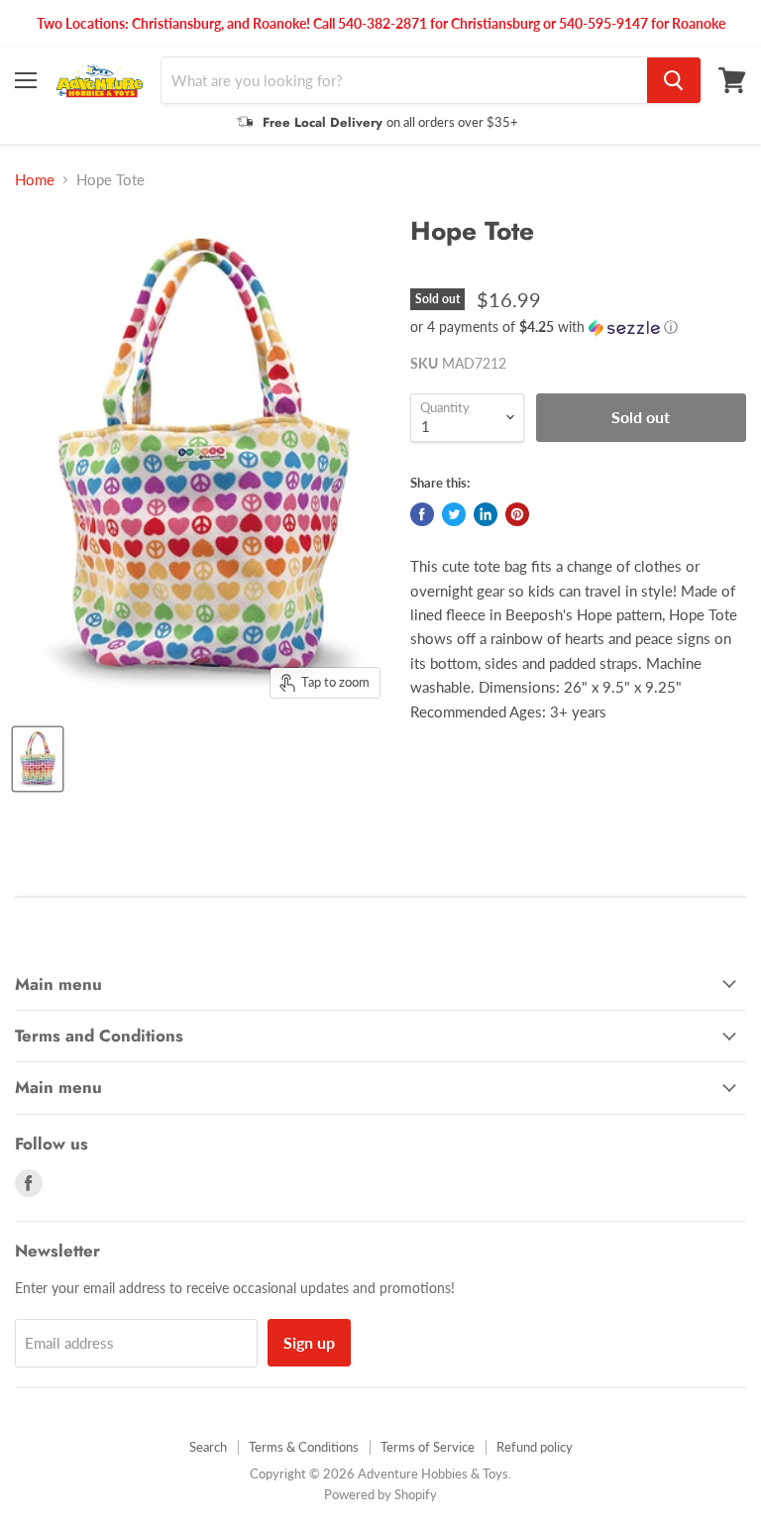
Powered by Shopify (380, 1494)
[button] (578, 327)
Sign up (309, 1342)
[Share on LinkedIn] (485, 514)
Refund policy (534, 1447)
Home (34, 179)
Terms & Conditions (304, 1447)
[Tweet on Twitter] (454, 514)
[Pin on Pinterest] (517, 514)
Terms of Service (427, 1447)
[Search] (674, 80)
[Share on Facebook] (422, 514)
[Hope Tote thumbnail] (37, 759)
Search (208, 1447)
